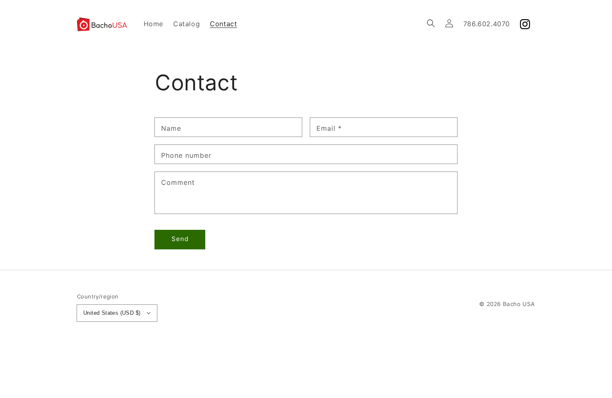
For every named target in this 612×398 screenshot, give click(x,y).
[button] (431, 23)
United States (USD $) (111, 313)
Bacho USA (519, 304)
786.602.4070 (486, 24)
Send (180, 239)
